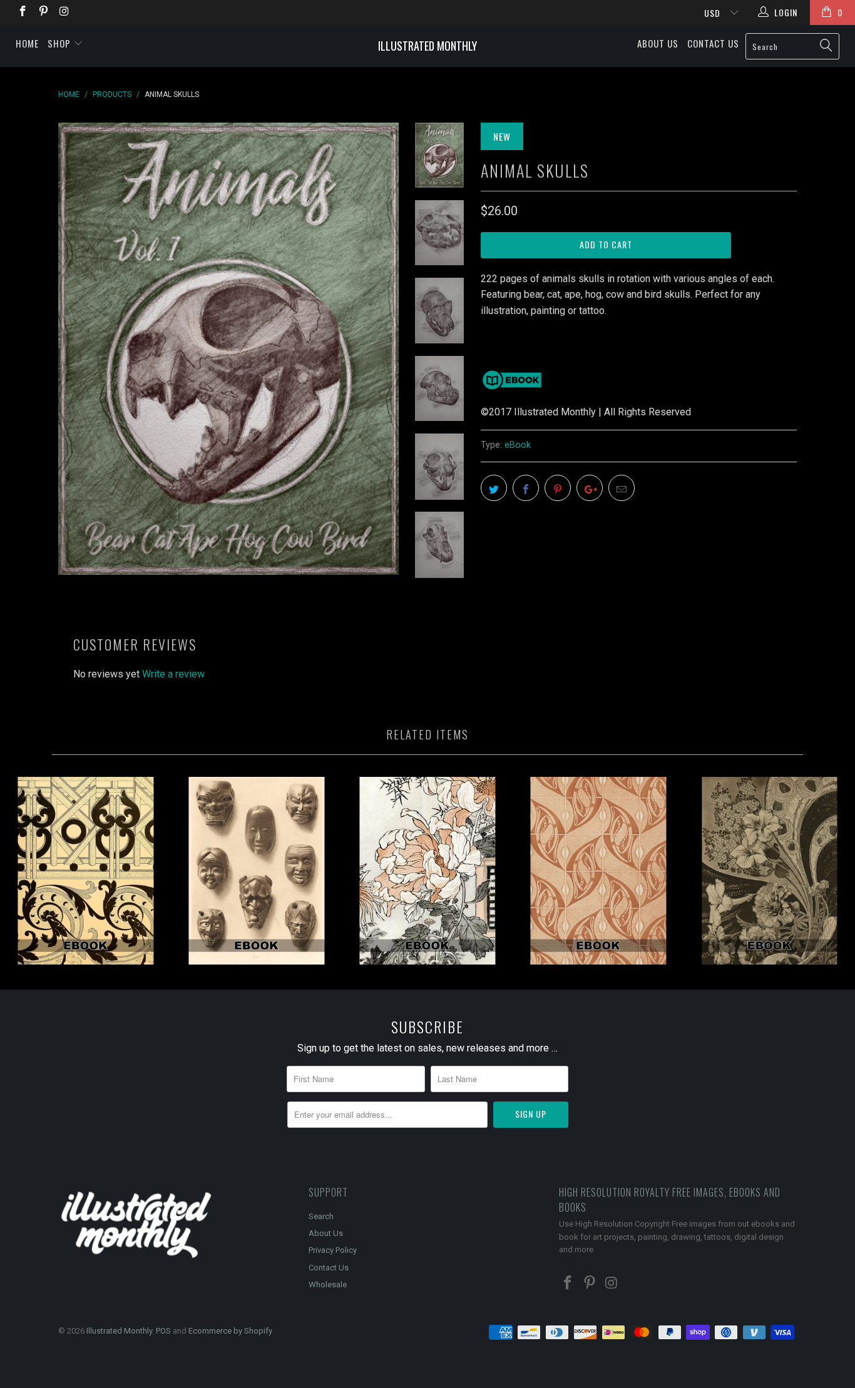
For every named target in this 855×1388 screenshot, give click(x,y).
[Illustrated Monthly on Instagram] (64, 13)
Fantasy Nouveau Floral (769, 871)
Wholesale (328, 1284)
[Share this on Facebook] (526, 488)
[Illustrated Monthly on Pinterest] (43, 13)
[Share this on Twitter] (494, 488)
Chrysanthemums (427, 871)
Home (27, 43)
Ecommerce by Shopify (230, 1330)
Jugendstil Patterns (598, 871)
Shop (60, 43)
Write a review (173, 674)
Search (321, 1216)
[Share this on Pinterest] (558, 488)
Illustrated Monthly (427, 46)
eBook (517, 445)
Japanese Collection (256, 871)
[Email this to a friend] (621, 488)
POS (163, 1330)
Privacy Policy (333, 1250)
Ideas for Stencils (85, 871)
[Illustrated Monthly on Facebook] (22, 13)
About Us (657, 43)
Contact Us (713, 43)
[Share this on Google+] (589, 488)
